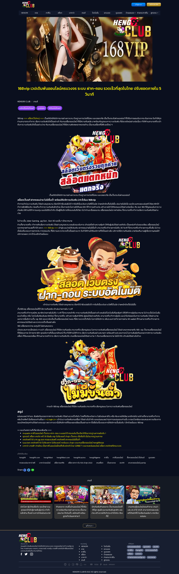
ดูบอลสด (119, 13)
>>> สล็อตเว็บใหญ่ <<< (34, 118)
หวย (36, 13)
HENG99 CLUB (23, 101)
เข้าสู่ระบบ (138, 4)
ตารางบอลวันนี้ (151, 550)
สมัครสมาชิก (154, 4)
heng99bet (48, 457)
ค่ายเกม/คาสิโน (142, 13)
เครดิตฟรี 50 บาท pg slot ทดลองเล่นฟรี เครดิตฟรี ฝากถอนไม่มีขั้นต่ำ (51, 439)
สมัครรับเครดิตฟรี (26, 108)
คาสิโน (48, 13)
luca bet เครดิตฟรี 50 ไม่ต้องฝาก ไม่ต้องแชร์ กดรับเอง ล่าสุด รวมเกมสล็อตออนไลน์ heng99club (63, 442)
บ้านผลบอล (130, 13)
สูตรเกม (154, 13)
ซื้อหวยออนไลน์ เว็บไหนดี (136, 457)
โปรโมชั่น (95, 13)
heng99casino (80, 457)
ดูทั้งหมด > (89, 526)
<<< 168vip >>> (51, 227)
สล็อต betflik (59, 462)
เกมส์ (83, 13)
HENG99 (24, 13)
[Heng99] (75, 4)
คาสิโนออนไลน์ (118, 457)
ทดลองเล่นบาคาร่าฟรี (27, 462)
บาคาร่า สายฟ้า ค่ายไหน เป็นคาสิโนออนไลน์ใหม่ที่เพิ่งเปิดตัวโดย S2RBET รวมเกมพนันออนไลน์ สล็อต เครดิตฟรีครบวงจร (72, 445)
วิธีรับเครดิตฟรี (54, 108)
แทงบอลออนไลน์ (134, 546)
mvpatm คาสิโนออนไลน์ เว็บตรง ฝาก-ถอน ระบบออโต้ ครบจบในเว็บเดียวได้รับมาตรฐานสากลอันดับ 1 (64, 433)
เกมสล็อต (99, 462)
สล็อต (60, 13)
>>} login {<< (51, 419)
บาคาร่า (72, 13)
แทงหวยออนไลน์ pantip (137, 462)
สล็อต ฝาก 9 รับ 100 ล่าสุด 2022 (80, 462)
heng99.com (35, 457)
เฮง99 (122, 462)
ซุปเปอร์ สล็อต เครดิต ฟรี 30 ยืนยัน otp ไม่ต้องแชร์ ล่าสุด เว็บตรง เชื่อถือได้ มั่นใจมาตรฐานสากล (62, 436)
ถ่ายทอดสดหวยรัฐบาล (136, 557)
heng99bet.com (63, 457)
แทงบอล (107, 13)
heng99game (95, 457)
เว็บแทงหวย (111, 462)
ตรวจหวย (151, 557)
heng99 (22, 457)
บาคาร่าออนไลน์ (44, 462)
